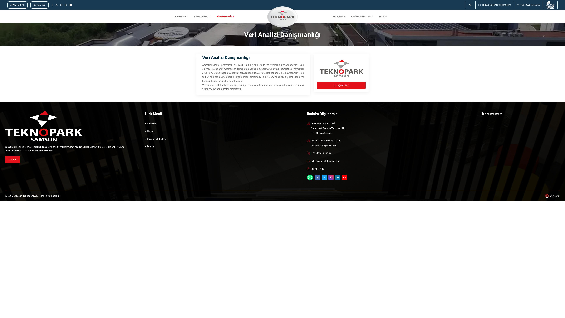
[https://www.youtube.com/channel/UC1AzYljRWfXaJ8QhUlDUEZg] (71, 5)
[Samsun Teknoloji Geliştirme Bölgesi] (282, 15)
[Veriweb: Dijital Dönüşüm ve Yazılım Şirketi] (552, 195)
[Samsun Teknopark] (43, 126)
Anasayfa (151, 123)
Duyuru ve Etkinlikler (157, 139)
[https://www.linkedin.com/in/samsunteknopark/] (66, 5)
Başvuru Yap (39, 5)
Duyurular (337, 16)
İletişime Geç (341, 85)
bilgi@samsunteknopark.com (496, 5)
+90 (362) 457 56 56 (530, 5)
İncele (12, 159)
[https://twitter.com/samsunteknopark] (57, 5)
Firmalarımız (201, 16)
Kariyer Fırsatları (361, 16)
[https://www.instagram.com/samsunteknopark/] (61, 5)
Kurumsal (180, 16)
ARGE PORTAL (17, 5)
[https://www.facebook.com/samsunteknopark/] (52, 5)
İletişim (383, 16)
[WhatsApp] (310, 177)
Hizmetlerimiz (224, 16)
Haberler (151, 131)
